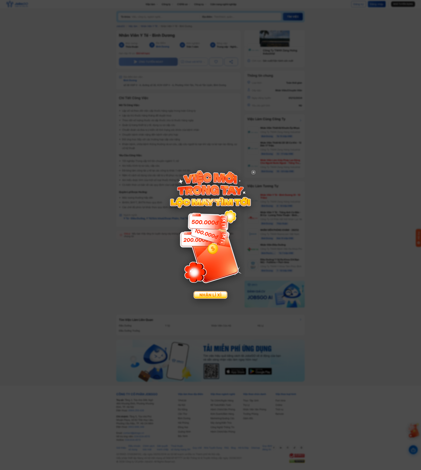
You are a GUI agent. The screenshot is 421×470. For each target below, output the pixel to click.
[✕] (210, 234)
